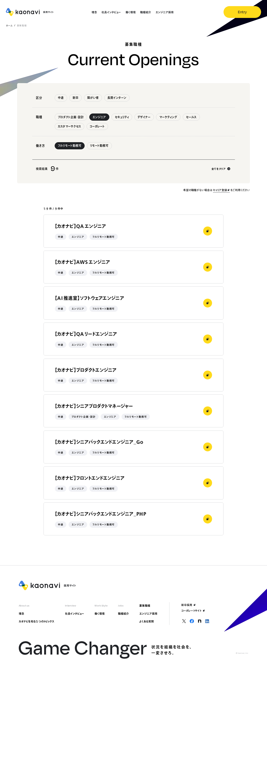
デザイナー (144, 117)
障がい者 (93, 97)
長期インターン (116, 97)
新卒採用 (186, 605)
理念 (21, 613)
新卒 (76, 97)
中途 (61, 97)
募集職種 (144, 605)
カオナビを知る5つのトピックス (36, 621)
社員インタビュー (74, 613)
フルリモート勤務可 (69, 145)
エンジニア (99, 117)
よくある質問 (146, 621)
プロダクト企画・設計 (71, 117)
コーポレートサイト (191, 610)
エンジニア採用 (148, 613)
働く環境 (100, 613)
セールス (191, 117)
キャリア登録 (220, 190)
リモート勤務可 (99, 145)
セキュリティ (122, 117)
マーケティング (168, 117)
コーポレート (97, 126)
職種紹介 (123, 613)
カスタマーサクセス (69, 126)
